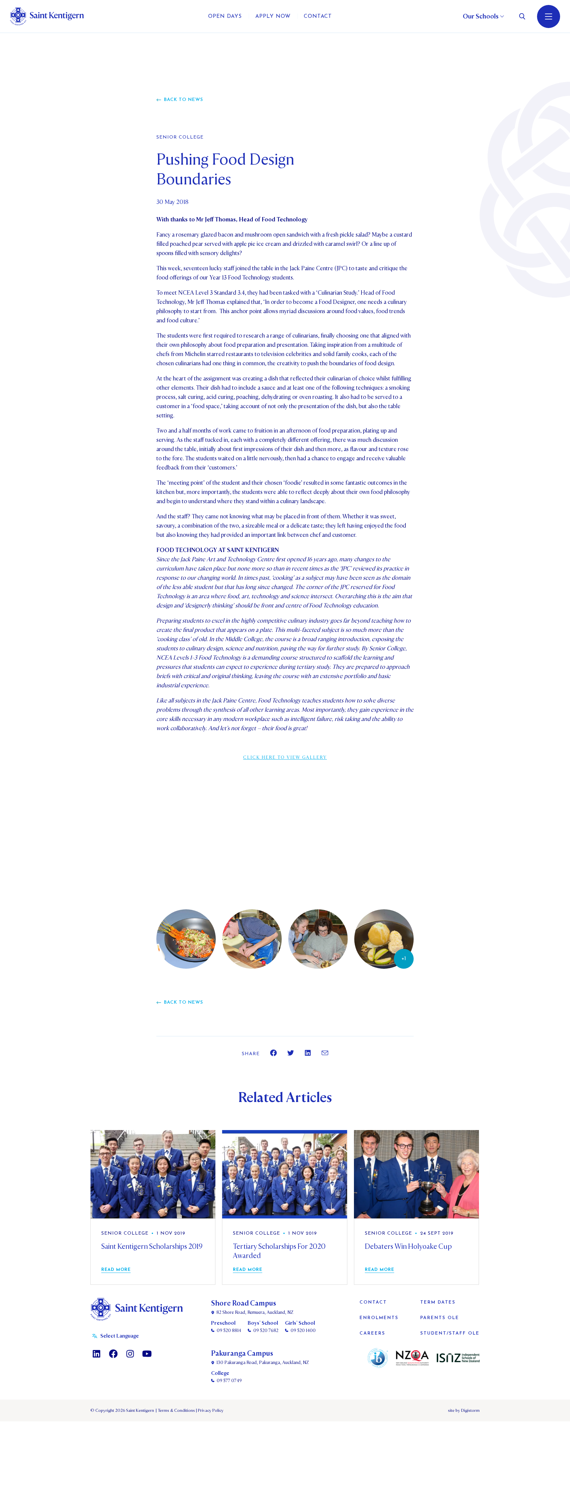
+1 (403, 958)
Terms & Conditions (176, 1410)
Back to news (183, 99)
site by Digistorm (464, 1410)
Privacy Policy (210, 1410)
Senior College (180, 137)
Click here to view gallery (285, 757)
